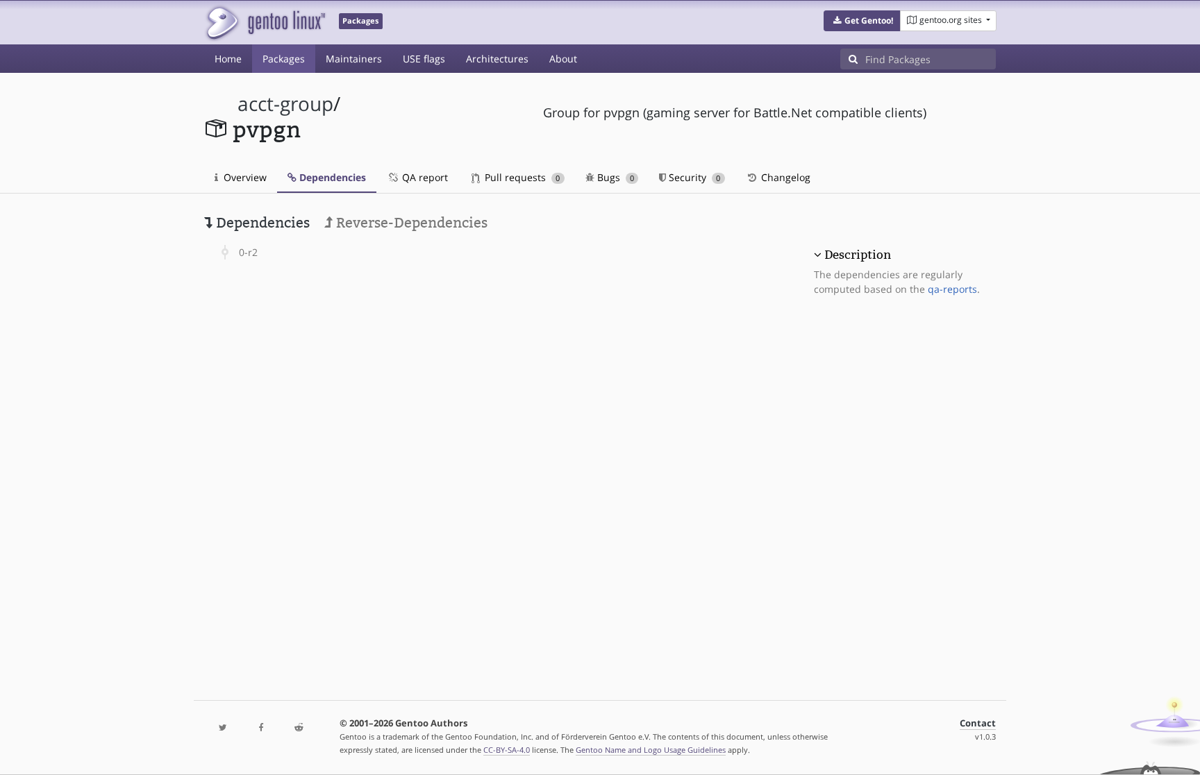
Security (693, 177)
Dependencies (331, 177)
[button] (862, 20)
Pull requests (521, 177)
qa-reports (952, 289)
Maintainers (354, 58)
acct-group (285, 104)
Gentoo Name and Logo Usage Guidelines (651, 749)
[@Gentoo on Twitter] (223, 728)
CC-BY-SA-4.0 (506, 749)
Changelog (784, 177)
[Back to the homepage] (265, 22)
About (563, 58)
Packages (283, 58)
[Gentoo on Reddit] (298, 728)
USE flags (424, 58)
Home (228, 58)
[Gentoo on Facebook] (260, 728)
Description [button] (857, 255)
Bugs (614, 177)
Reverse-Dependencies (410, 222)
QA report (423, 177)
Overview (244, 177)
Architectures (497, 58)
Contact (978, 723)
